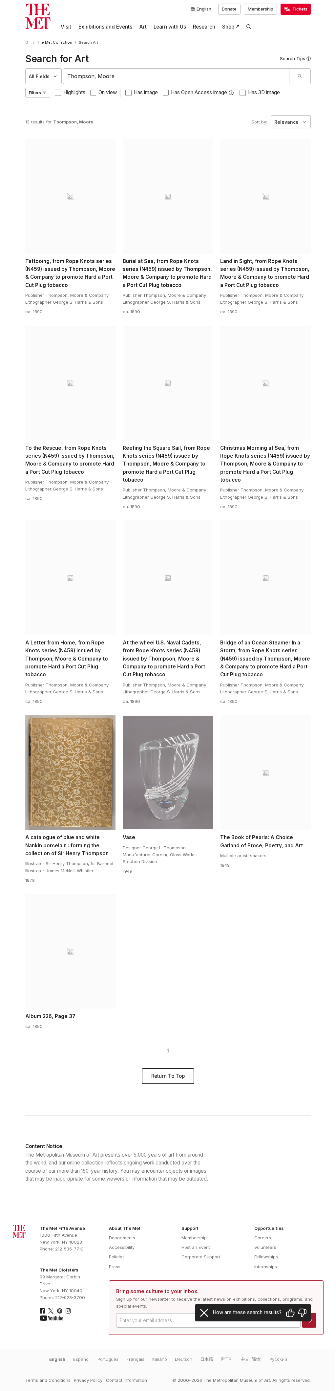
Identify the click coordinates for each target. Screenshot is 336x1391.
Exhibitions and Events (105, 27)
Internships (265, 1266)
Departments (122, 1237)
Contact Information (126, 1380)
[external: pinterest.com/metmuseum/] (59, 1311)
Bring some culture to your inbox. (157, 1291)
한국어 (227, 1359)
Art (143, 27)
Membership (260, 8)
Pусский (278, 1359)
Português (107, 1359)
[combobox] (176, 76)
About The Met (124, 1228)
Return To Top (168, 1076)
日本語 (206, 1359)
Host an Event (195, 1247)
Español (81, 1359)
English (57, 1359)
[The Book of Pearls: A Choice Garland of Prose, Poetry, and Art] (265, 772)
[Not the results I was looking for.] (302, 1313)
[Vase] (168, 772)
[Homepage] (38, 16)
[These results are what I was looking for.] (290, 1313)
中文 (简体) (251, 1359)
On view (107, 92)
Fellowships (266, 1256)
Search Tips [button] (292, 58)
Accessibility (122, 1247)
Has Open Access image (199, 92)
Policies (117, 1256)
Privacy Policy (88, 1380)
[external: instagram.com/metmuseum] (68, 1311)
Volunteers (265, 1247)
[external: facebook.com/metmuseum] (42, 1311)
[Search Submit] (300, 76)
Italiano (159, 1359)
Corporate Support (200, 1256)
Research (204, 27)
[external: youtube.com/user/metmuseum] (51, 1318)
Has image (146, 92)
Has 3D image (264, 92)
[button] (231, 92)
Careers (262, 1237)
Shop (228, 27)
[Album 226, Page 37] (70, 951)
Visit (66, 27)
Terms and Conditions (48, 1380)
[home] (28, 43)
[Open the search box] (249, 27)
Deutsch (183, 1359)
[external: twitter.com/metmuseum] (50, 1311)
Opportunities (269, 1228)
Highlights (74, 92)
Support (190, 1228)
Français (135, 1359)
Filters (35, 92)
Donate (229, 8)
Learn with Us (170, 27)
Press (114, 1266)
